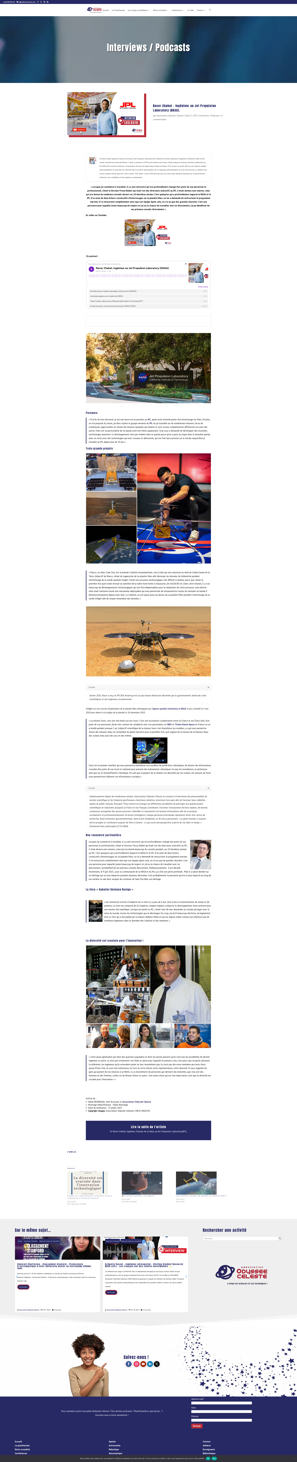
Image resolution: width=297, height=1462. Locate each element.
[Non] (294, 1458)
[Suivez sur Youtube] (143, 1364)
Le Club (191, 10)
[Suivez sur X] (157, 1364)
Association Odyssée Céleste (170, 115)
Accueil (106, 10)
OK (208, 1458)
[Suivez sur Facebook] (129, 1364)
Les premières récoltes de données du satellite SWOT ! (201, 1196)
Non (214, 1458)
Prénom (195, 1416)
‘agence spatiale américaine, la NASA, (169, 708)
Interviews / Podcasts (209, 115)
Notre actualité (159, 10)
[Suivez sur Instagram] (136, 1364)
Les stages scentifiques (138, 10)
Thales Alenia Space (185, 724)
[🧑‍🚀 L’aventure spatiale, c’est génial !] (148, 1183)
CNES (169, 724)
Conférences (177, 10)
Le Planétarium (118, 10)
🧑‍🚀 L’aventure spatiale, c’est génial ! (138, 1196)
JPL (149, 419)
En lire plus (23, 1289)
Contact (200, 10)
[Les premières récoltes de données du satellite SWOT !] (202, 1183)
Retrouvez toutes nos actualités (43, 1241)
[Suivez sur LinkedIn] (150, 1364)
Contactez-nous (242, 1251)
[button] (210, 12)
